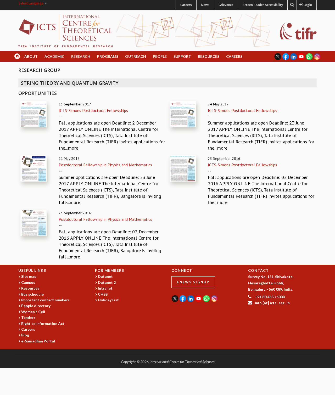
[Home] (65, 30)
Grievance (226, 5)
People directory (36, 305)
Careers (186, 5)
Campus (28, 282)
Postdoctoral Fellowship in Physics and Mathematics (105, 164)
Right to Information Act (42, 323)
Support (182, 56)
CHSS (103, 294)
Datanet (105, 276)
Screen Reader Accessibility (263, 5)
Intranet (105, 288)
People (160, 56)
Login (306, 5)
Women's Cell (33, 311)
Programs (107, 56)
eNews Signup (193, 282)
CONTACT (258, 270)
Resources (208, 56)
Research (80, 56)
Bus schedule (32, 294)
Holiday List (108, 300)
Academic (54, 56)
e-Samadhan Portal (38, 341)
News (205, 5)
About (31, 56)
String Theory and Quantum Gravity (69, 83)
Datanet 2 (107, 282)
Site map (28, 276)
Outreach (135, 56)
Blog (25, 335)
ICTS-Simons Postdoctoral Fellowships (93, 110)
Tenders (28, 317)
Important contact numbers (45, 300)
